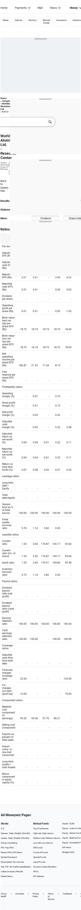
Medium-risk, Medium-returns (46, 838)
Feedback (67, 893)
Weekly (18, 833)
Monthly (26, 833)
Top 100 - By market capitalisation (16, 866)
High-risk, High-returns (43, 833)
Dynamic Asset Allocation (44, 866)
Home (3, 7)
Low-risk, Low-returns (43, 842)
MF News (66, 847)
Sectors (32, 20)
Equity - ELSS (68, 823)
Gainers (77, 20)
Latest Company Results (12, 871)
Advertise (19, 893)
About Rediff (4, 895)
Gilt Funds (38, 847)
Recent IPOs (6, 852)
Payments (21, 7)
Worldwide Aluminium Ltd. (6, 106)
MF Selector (38, 876)
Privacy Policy (36, 895)
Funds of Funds (40, 852)
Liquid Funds (39, 862)
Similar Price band (9, 857)
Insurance (61, 20)
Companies (8, 101)
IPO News (17, 852)
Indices (18, 20)
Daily (11, 833)
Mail (40, 7)
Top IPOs (9, 847)
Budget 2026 (68, 852)
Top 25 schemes (40, 828)
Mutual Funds (46, 21)
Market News (7, 876)
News (53, 7)
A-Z (2, 828)
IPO (2, 847)
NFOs (35, 871)
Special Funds (39, 857)
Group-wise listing (9, 842)
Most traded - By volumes (12, 862)
